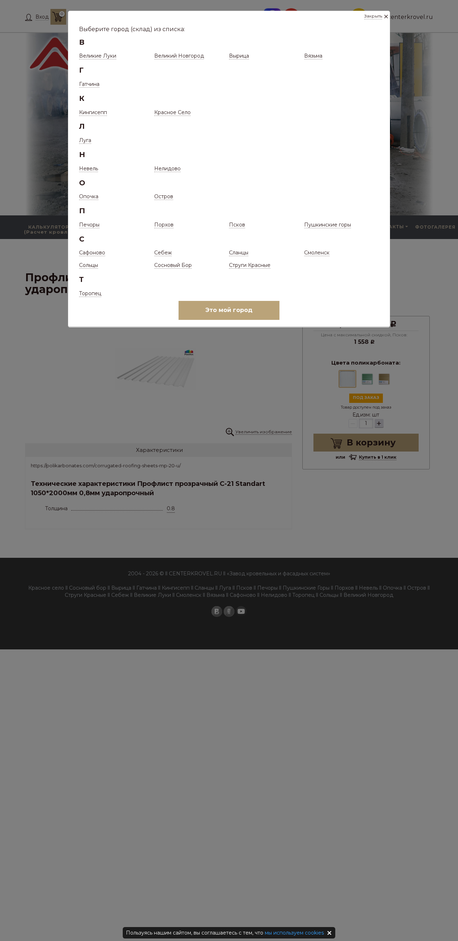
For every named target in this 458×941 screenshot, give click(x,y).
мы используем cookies (294, 933)
